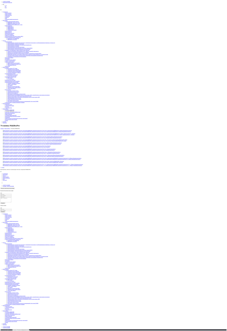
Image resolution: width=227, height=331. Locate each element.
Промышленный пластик (10, 73)
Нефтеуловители (8, 25)
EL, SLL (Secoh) (11, 79)
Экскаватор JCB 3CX (12, 65)
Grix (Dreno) (10, 85)
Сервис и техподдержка (10, 60)
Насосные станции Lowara (13, 90)
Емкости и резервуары (9, 35)
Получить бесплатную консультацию (7, 188)
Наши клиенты (8, 14)
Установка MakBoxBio (9, 109)
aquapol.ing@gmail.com (7, 2)
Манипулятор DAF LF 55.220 (13, 63)
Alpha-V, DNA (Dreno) (12, 84)
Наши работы (5, 108)
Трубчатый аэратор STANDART (14, 71)
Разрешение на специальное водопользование (17, 56)
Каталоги (7, 106)
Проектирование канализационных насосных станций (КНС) (20, 48)
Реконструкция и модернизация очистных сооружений (16, 118)
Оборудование (6, 67)
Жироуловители (8, 32)
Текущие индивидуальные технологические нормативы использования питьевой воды (25, 55)
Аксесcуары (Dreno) (12, 88)
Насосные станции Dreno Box (14, 86)
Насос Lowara (8, 89)
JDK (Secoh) (10, 77)
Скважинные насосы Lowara (13, 91)
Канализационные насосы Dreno (11, 82)
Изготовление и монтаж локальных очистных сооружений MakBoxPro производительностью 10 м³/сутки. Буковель (26, 147)
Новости (7, 17)
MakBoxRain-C (11, 26)
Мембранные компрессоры (10, 76)
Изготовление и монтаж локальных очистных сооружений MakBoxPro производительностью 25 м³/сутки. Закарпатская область (29, 150)
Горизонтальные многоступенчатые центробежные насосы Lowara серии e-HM (24, 97)
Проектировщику (6, 103)
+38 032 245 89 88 (8, 186)
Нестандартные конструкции (11, 119)
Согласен (14, 329)
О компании (5, 11)
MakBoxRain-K (11, 28)
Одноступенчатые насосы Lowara (14, 99)
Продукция (5, 20)
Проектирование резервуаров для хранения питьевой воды (19, 44)
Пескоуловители (8, 31)
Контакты (5, 122)
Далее (3, 167)
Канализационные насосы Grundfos (12, 81)
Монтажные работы (9, 57)
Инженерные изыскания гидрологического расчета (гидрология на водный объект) (24, 53)
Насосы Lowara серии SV (13, 92)
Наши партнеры (8, 15)
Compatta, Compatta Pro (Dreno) (14, 83)
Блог (6, 18)
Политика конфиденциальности (11, 19)
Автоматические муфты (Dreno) (14, 87)
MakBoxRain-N (11, 27)
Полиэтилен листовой (12, 75)
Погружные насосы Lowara (13, 100)
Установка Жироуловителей (10, 115)
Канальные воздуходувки (10, 80)
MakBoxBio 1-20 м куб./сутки (13, 22)
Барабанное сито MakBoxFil (13, 38)
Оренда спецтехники (9, 61)
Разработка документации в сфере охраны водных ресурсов (17, 50)
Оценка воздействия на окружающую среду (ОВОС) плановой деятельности (23, 51)
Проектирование (8, 41)
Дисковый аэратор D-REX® (13, 69)
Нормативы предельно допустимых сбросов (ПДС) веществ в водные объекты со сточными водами (28, 54)
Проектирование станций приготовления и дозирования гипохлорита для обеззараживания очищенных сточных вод (31, 42)
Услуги (4, 40)
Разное (6, 120)
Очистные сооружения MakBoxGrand (12, 112)
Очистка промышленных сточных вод (13, 37)
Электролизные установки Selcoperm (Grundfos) (15, 102)
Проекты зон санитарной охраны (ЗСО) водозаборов (18, 52)
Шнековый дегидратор (12, 39)
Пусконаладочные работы (10, 59)
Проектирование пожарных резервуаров (16, 43)
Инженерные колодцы (9, 33)
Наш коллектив (8, 12)
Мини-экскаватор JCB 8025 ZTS (14, 64)
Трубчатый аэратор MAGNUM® (14, 70)
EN (6, 7)
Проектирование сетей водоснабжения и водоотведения (19, 49)
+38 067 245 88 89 (6, 1)
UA (6, 5)
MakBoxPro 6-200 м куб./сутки (14, 23)
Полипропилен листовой (13, 74)
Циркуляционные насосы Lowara (14, 98)
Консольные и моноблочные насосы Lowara (16, 93)
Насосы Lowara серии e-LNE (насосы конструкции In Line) (19, 96)
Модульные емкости (9, 34)
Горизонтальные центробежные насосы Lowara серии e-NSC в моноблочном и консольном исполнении (29, 95)
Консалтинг (7, 66)
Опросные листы (8, 104)
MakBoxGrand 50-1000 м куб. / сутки (15, 24)
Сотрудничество (8, 107)
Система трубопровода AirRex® (14, 72)
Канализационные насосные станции (12, 116)
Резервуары (7, 117)
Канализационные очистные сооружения (16, 47)
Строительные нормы (9, 105)
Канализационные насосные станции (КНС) (14, 36)
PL (5, 6)
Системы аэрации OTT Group (11, 68)
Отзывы (4, 121)
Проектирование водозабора (13, 45)
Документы (7, 16)
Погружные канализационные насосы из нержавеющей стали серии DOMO (23, 101)
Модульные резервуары (10, 113)
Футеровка (7, 58)
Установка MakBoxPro (9, 312)
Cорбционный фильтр (12, 30)
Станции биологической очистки (12, 21)
